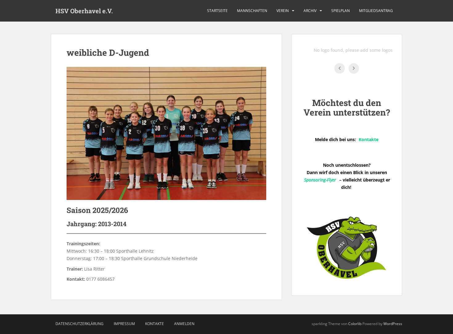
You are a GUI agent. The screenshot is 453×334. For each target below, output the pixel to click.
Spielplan (340, 10)
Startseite (217, 10)
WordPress (392, 323)
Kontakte (154, 323)
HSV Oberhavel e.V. (84, 11)
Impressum (124, 323)
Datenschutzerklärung (79, 323)
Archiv (310, 10)
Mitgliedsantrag (376, 10)
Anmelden (184, 323)
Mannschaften (252, 10)
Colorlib (354, 323)
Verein (282, 10)
